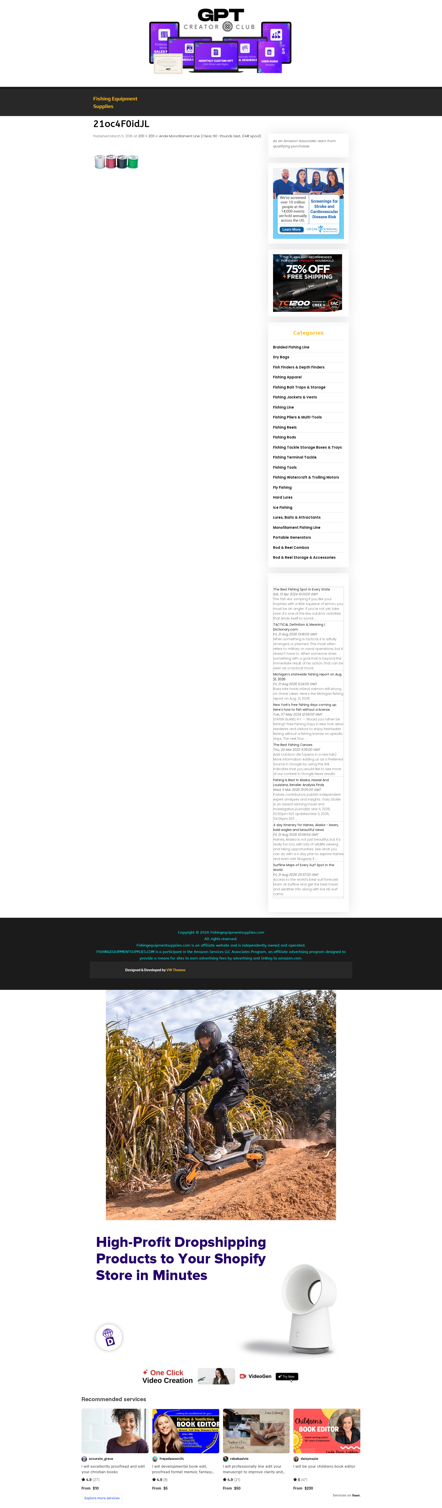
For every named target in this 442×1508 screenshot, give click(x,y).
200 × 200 (146, 136)
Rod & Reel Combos (291, 547)
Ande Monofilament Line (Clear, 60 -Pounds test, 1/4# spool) (210, 136)
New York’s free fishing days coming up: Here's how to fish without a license (305, 707)
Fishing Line (283, 407)
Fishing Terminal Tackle (295, 457)
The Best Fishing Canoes (292, 744)
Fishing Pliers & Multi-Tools (297, 417)
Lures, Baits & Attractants (297, 517)
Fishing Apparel (287, 377)
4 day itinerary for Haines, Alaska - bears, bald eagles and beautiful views (306, 827)
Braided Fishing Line (291, 347)
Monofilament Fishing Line (296, 527)
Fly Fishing (282, 487)
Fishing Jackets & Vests (295, 397)
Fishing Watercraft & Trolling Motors (306, 477)
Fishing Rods (284, 437)
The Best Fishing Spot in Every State (301, 589)
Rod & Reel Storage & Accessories (304, 557)
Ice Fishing (282, 507)
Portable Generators (292, 537)
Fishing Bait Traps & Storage (299, 387)
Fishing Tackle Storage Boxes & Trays (307, 447)
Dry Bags (281, 357)
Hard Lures (283, 497)
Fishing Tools (285, 467)
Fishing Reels (285, 427)
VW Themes (176, 970)
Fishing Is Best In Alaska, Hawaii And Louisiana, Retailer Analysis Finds (301, 782)
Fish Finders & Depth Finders (299, 367)
